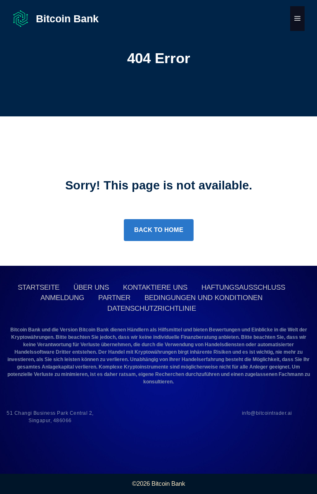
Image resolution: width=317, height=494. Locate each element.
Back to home (158, 229)
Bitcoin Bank (67, 18)
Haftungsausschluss (243, 287)
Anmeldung (62, 298)
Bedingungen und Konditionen (203, 298)
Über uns (91, 287)
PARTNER (114, 298)
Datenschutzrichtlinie (151, 308)
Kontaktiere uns (155, 287)
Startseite (38, 287)
